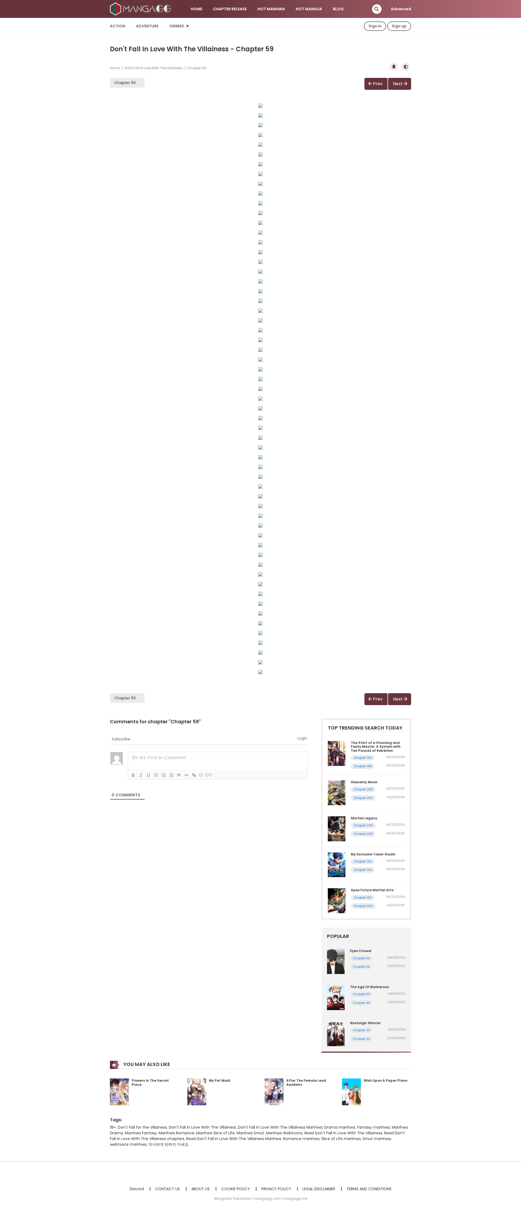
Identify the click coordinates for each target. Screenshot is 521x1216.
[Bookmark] (394, 67)
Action (117, 26)
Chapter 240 (363, 825)
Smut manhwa (377, 1138)
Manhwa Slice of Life (215, 1133)
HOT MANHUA (309, 9)
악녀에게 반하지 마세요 (168, 1144)
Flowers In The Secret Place (150, 1082)
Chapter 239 (363, 834)
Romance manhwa (301, 1138)
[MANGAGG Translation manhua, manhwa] (141, 8)
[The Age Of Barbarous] (336, 997)
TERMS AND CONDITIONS (369, 1189)
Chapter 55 (361, 966)
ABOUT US (200, 1189)
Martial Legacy (364, 818)
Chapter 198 (363, 766)
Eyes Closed (360, 950)
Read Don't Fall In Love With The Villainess (343, 1133)
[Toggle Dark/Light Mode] (406, 67)
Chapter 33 (361, 1030)
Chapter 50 (361, 994)
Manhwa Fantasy (141, 1133)
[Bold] (133, 775)
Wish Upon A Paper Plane (385, 1080)
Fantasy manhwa (373, 1127)
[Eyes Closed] (336, 961)
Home (115, 68)
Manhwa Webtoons (284, 1133)
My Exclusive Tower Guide (373, 854)
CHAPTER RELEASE (230, 9)
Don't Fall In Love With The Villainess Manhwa (280, 1127)
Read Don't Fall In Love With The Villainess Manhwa (233, 1138)
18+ (113, 1127)
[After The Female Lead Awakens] (274, 1091)
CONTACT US (167, 1189)
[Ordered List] (163, 775)
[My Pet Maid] (196, 1091)
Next (398, 84)
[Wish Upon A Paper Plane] (351, 1091)
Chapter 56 (361, 958)
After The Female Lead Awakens (306, 1082)
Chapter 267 (363, 798)
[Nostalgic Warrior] (336, 1033)
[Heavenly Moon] (336, 792)
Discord (137, 1189)
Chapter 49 (361, 1003)
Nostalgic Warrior (365, 1023)
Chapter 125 (363, 861)
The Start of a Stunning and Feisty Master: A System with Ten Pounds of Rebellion (376, 746)
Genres (176, 26)
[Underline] (148, 775)
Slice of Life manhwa (341, 1138)
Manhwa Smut (250, 1133)
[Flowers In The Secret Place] (119, 1091)
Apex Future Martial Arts (372, 890)
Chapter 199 (363, 758)
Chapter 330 (363, 906)
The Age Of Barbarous (369, 987)
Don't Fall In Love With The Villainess (154, 68)
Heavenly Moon (364, 782)
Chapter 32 (361, 1039)
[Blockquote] (179, 775)
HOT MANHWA (271, 9)
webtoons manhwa (128, 1144)
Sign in (375, 26)
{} (201, 775)
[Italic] (141, 775)
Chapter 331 (363, 897)
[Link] (194, 775)
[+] (209, 775)
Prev (378, 84)
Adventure (147, 26)
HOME (196, 9)
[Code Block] (186, 775)
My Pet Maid (219, 1080)
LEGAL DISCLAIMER (319, 1189)
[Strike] (156, 775)
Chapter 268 (363, 789)
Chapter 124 (363, 870)
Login (302, 738)
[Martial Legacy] (336, 828)
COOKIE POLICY (235, 1189)
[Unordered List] (171, 775)
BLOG (338, 9)
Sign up (399, 26)
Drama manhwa (339, 1127)
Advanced (401, 9)
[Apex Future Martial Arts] (336, 900)
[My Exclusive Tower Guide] (336, 864)
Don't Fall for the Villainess (142, 1127)
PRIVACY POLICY (276, 1189)
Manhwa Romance (176, 1133)
